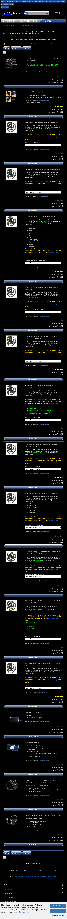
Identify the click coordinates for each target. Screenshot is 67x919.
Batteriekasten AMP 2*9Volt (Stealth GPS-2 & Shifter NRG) (43, 815)
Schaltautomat (24, 21)
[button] (5, 48)
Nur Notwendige (57, 911)
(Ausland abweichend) (44, 71)
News (2, 1)
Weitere (48, 21)
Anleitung (63, 1)
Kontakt (6, 4)
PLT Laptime (8, 1)
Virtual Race (41, 1)
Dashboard (37, 21)
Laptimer (11, 21)
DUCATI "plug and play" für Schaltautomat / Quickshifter (42, 216)
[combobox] (16, 48)
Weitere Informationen (58, 915)
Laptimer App (48, 1)
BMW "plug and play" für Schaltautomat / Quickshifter (41, 122)
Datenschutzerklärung (24, 912)
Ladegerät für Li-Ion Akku (32, 712)
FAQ (2, 4)
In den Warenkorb (33, 86)
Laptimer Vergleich (25, 1)
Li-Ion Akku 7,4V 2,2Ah (32, 742)
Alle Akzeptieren (57, 906)
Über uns (11, 4)
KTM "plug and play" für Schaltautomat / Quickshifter (41, 493)
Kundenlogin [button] (5, 7)
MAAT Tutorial (56, 1)
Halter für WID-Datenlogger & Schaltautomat (38, 92)
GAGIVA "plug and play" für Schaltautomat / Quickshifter (42, 169)
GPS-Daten (34, 1)
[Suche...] (47, 13)
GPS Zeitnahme (16, 1)
